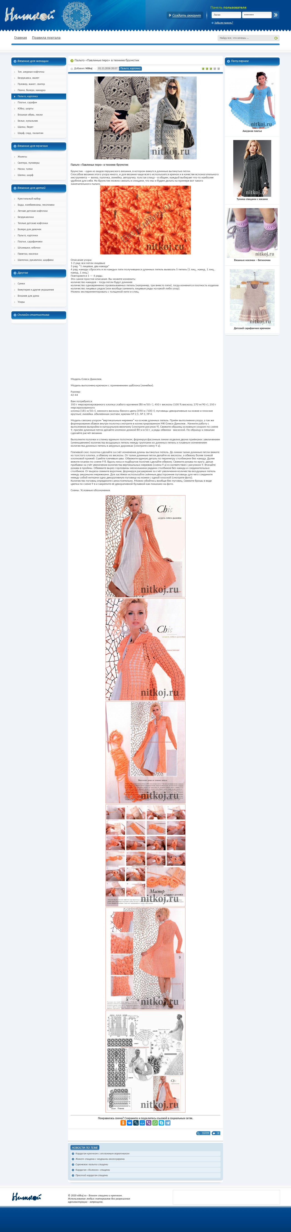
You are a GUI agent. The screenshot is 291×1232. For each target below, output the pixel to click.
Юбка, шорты (25, 108)
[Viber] (148, 1123)
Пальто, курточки (28, 235)
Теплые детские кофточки (33, 223)
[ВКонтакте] (129, 1123)
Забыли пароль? (223, 23)
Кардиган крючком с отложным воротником (102, 1153)
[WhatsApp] (155, 1123)
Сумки (21, 283)
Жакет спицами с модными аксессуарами (100, 1159)
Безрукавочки (26, 217)
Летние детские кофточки (33, 211)
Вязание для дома (28, 296)
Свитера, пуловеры (29, 163)
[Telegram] (168, 1123)
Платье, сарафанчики (30, 241)
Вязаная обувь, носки (30, 114)
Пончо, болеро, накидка (31, 90)
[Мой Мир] (142, 1123)
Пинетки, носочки (28, 254)
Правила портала (46, 38)
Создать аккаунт (185, 15)
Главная (20, 38)
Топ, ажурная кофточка (31, 72)
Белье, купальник (28, 121)
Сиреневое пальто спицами (91, 1164)
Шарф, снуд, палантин (30, 133)
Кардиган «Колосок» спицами (92, 1170)
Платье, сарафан (27, 102)
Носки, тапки (25, 169)
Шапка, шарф (25, 175)
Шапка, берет (25, 127)
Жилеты (22, 156)
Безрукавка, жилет (28, 78)
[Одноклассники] (123, 1123)
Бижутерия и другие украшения (36, 289)
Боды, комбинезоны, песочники (36, 205)
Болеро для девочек (29, 229)
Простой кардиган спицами (91, 1175)
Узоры (21, 302)
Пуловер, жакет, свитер (31, 84)
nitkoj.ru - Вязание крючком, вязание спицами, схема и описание (41, 15)
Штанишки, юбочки (29, 247)
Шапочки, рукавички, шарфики (35, 260)
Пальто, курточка (28, 96)
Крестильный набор (29, 198)
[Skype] (161, 1123)
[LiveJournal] (136, 1123)
